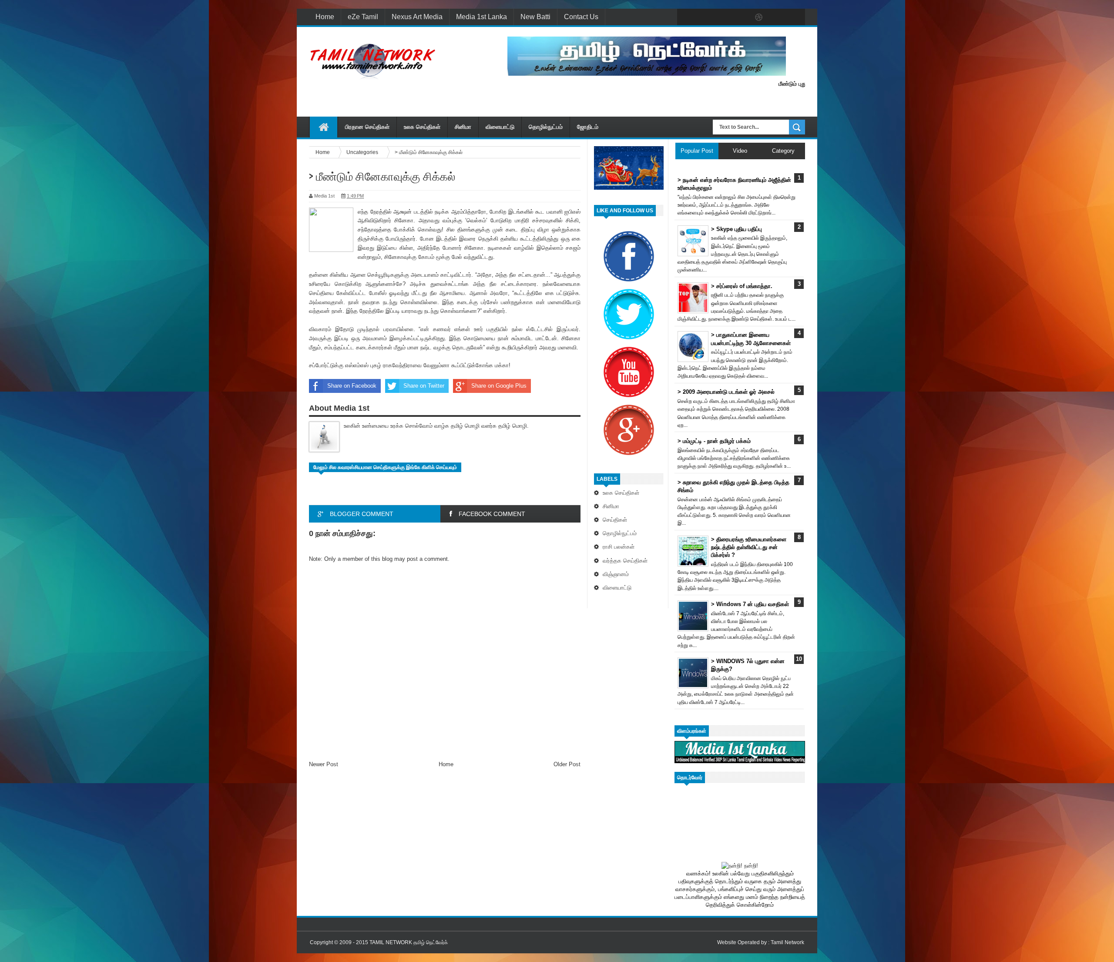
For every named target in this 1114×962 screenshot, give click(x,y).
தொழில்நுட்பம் (546, 127)
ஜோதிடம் (587, 127)
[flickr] (740, 17)
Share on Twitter (423, 385)
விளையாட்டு (500, 127)
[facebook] (686, 17)
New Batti (535, 16)
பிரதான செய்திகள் (367, 127)
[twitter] (704, 17)
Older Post (567, 764)
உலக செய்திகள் (422, 127)
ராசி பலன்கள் (618, 546)
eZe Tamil (363, 16)
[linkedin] (777, 17)
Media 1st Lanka (481, 16)
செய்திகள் (615, 519)
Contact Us (581, 16)
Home (324, 16)
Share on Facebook (351, 385)
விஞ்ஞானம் (616, 574)
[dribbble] (759, 17)
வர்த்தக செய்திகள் (625, 560)
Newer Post (323, 764)
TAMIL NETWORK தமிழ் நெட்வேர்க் (408, 942)
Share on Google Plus (499, 385)
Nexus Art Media (417, 16)
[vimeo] (722, 17)
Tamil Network (787, 942)
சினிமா (463, 127)
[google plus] (795, 17)
